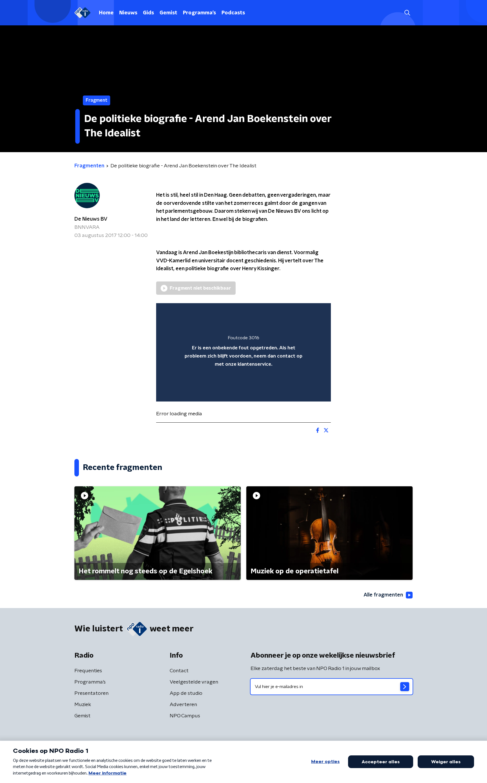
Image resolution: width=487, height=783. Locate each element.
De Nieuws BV (90, 219)
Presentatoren (91, 693)
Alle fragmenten (383, 595)
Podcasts (233, 12)
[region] (243, 352)
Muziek (82, 704)
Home (106, 12)
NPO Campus (185, 715)
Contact (179, 670)
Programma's (199, 12)
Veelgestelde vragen (194, 682)
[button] (407, 13)
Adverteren (183, 704)
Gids (148, 12)
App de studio (186, 693)
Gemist (168, 12)
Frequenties (88, 670)
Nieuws (128, 12)
